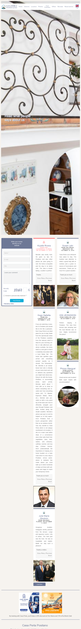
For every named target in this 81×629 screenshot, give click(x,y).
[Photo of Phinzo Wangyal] (68, 396)
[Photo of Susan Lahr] (68, 296)
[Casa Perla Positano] (9, 6)
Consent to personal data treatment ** (16, 295)
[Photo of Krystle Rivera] (44, 296)
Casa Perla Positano (35, 625)
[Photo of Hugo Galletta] (44, 496)
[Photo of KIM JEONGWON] (68, 349)
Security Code (6, 290)
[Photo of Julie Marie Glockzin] (44, 571)
